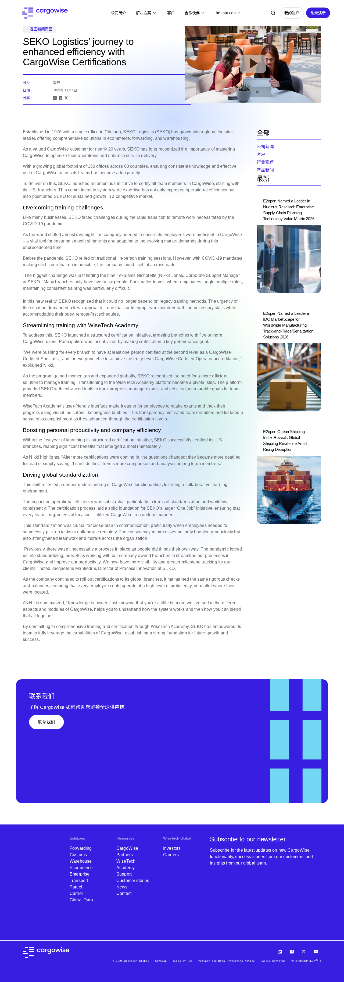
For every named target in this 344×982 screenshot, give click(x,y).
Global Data (81, 900)
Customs (78, 854)
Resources (225, 13)
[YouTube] (317, 950)
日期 (26, 90)
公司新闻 (265, 146)
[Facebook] (60, 98)
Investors (172, 848)
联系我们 (46, 721)
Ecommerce (81, 867)
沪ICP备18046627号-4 (306, 960)
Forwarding (81, 848)
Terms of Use (182, 960)
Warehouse (81, 861)
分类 (26, 83)
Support (124, 874)
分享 (26, 98)
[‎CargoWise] (45, 13)
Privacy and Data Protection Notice (226, 960)
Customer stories (132, 880)
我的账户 (292, 13)
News (122, 887)
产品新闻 (265, 170)
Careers (171, 854)
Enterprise (80, 874)
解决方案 (143, 13)
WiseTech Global (177, 838)
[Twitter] (304, 950)
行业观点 (265, 162)
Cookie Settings (273, 960)
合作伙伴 (192, 13)
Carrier (76, 893)
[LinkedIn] (55, 98)
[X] (66, 98)
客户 (171, 13)
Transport (79, 880)
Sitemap (161, 960)
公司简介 (118, 13)
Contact (123, 893)
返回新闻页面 (41, 29)
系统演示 (318, 13)
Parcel (76, 887)
